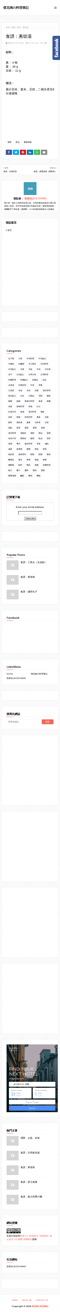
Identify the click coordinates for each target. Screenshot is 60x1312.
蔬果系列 (22, 454)
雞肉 (35, 470)
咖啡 (49, 395)
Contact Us (42, 1300)
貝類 (40, 395)
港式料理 (12, 433)
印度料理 (22, 385)
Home (10, 673)
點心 (10, 470)
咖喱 (10, 401)
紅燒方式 (12, 411)
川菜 (20, 358)
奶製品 (35, 379)
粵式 (18, 443)
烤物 (18, 417)
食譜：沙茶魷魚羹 (30, 1152)
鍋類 (37, 465)
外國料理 (12, 379)
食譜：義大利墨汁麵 (31, 1196)
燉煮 (28, 459)
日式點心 (12, 369)
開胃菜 (23, 438)
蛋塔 (18, 427)
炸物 (30, 406)
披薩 (18, 401)
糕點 (37, 459)
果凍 (40, 401)
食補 (22, 411)
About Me (27, 1300)
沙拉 (22, 395)
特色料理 (28, 417)
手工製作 (32, 363)
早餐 (40, 385)
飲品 (18, 142)
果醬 (49, 401)
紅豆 (38, 406)
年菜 (32, 385)
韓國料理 (47, 465)
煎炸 (49, 438)
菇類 (49, 433)
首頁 (8, 27)
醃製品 (11, 459)
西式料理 (47, 390)
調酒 (40, 454)
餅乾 (45, 449)
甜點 (10, 427)
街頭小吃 (12, 438)
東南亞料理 (29, 401)
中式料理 (30, 358)
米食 (20, 390)
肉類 (37, 390)
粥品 (40, 433)
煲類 (10, 443)
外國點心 (24, 379)
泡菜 (10, 406)
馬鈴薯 (19, 422)
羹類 (43, 470)
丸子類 (11, 358)
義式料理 (28, 443)
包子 (10, 374)
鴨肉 (28, 465)
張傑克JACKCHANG (16, 43)
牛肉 (38, 369)
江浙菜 (11, 390)
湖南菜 (23, 433)
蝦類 (32, 454)
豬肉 (49, 454)
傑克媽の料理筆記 (16, 7)
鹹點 (22, 475)
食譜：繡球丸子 (28, 591)
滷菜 (10, 449)
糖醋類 (11, 465)
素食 (38, 417)
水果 (22, 369)
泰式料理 (32, 411)
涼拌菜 (37, 422)
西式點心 (12, 395)
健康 (28, 422)
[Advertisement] (30, 770)
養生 (20, 459)
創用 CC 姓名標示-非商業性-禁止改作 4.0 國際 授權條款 (29, 1237)
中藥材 (11, 363)
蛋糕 (26, 427)
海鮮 (42, 411)
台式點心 (20, 374)
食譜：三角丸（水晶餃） (33, 562)
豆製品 (31, 395)
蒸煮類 (19, 449)
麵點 (38, 475)
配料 (10, 422)
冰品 (44, 379)
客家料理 (20, 406)
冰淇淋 (11, 385)
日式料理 (44, 363)
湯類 (13, 27)
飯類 (32, 438)
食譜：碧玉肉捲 (28, 1181)
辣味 (37, 449)
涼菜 (47, 422)
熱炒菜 (11, 454)
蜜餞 (28, 449)
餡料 (20, 465)
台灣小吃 (32, 374)
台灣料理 (44, 374)
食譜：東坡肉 (27, 576)
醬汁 (18, 470)
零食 (38, 443)
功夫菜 (48, 369)
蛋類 (35, 427)
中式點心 (42, 358)
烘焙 (10, 417)
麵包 (30, 475)
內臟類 (21, 363)
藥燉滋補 (28, 142)
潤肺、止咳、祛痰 (30, 1137)
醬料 (26, 470)
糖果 (45, 459)
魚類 (43, 427)
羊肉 (28, 390)
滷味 (47, 443)
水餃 (30, 369)
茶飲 (47, 417)
